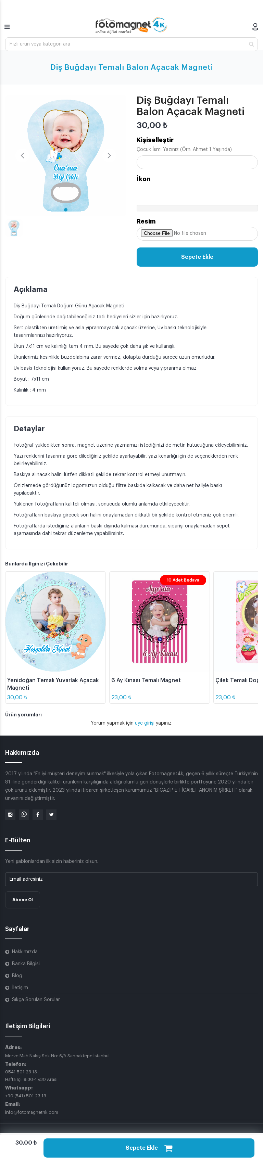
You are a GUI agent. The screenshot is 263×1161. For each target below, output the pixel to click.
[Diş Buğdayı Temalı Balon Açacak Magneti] (65, 155)
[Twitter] (51, 814)
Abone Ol (22, 899)
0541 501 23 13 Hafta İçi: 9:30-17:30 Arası (31, 1076)
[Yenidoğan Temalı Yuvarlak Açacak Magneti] (55, 622)
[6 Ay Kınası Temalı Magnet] (160, 622)
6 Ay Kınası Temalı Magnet (146, 680)
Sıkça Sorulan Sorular (36, 999)
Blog (17, 975)
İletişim (20, 987)
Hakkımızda (25, 951)
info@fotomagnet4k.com (31, 1112)
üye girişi (145, 723)
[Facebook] (38, 814)
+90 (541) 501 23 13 (25, 1096)
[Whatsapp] (24, 814)
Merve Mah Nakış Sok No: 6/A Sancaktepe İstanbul (57, 1056)
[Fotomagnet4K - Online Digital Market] (131, 25)
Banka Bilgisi (26, 963)
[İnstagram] (10, 814)
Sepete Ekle (197, 257)
